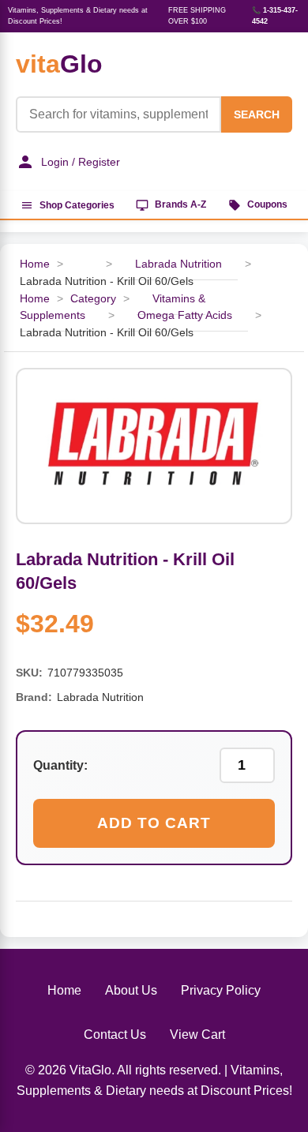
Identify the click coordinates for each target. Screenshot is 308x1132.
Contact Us (115, 1034)
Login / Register (80, 162)
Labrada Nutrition (178, 264)
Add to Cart (154, 823)
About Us (131, 990)
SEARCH (257, 114)
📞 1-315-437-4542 (275, 15)
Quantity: (60, 765)
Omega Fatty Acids (184, 315)
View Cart (197, 1034)
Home (35, 264)
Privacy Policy (221, 990)
